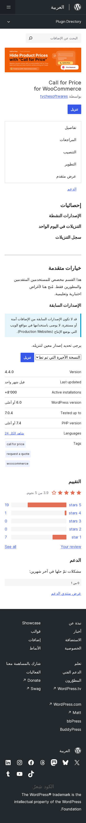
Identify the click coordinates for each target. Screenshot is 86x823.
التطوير (70, 164)
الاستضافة (73, 639)
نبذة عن (75, 623)
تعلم (78, 663)
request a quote (18, 454)
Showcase (31, 623)
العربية (64, 750)
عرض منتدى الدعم (66, 593)
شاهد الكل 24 (14, 433)
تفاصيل (70, 127)
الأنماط (35, 648)
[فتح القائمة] (7, 7)
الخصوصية (73, 648)
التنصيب (69, 152)
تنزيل (74, 109)
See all (10, 546)
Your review (71, 546)
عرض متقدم (66, 176)
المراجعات (68, 139)
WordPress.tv (67, 688)
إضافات (34, 639)
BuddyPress (70, 729)
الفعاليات (33, 672)
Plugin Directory (68, 21)
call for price (15, 444)
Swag (33, 688)
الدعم (71, 189)
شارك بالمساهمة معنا (23, 663)
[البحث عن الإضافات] (30, 38)
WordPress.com (65, 704)
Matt (74, 712)
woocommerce (17, 463)
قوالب (36, 631)
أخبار (77, 631)
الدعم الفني (72, 672)
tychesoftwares (54, 96)
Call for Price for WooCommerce (57, 85)
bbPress (74, 721)
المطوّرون (73, 680)
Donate (32, 680)
